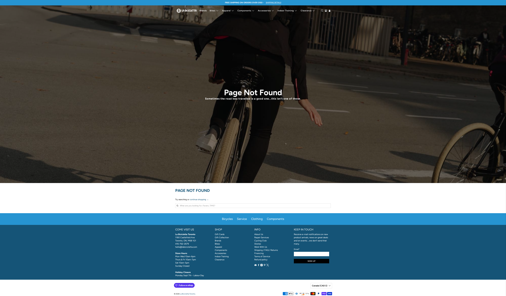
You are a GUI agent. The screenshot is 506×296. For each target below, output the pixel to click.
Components (244, 10)
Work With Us (260, 247)
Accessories (264, 10)
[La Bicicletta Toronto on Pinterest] (264, 265)
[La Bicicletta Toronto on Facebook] (258, 265)
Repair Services (261, 237)
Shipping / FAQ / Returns (266, 250)
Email (297, 249)
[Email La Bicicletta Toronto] (255, 265)
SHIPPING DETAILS (273, 2)
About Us (258, 234)
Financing (259, 253)
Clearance (306, 10)
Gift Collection (222, 237)
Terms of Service (262, 256)
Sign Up (311, 261)
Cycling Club (260, 240)
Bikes (212, 10)
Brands (203, 10)
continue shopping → (199, 199)
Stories (257, 244)
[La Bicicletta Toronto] (186, 10)
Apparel (226, 10)
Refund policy (260, 259)
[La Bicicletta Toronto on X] (267, 265)
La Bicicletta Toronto (187, 294)
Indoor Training (286, 10)
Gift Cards (219, 234)
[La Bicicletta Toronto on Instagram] (261, 265)
